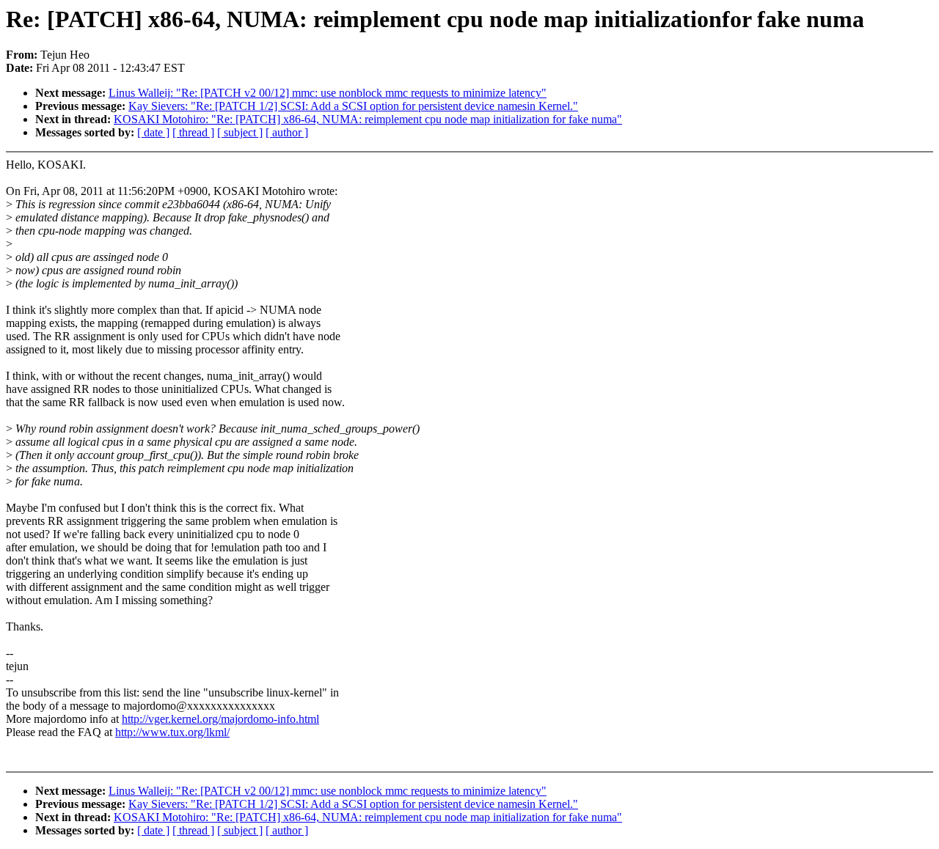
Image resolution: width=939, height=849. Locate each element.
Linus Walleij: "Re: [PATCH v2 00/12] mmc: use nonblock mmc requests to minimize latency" (328, 93)
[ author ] (287, 132)
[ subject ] (240, 132)
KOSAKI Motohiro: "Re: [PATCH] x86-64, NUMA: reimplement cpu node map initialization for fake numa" (368, 119)
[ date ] (153, 132)
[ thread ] (193, 132)
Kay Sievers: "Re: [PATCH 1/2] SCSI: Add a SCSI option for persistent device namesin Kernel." (353, 106)
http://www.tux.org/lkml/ (172, 732)
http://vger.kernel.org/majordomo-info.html (220, 719)
